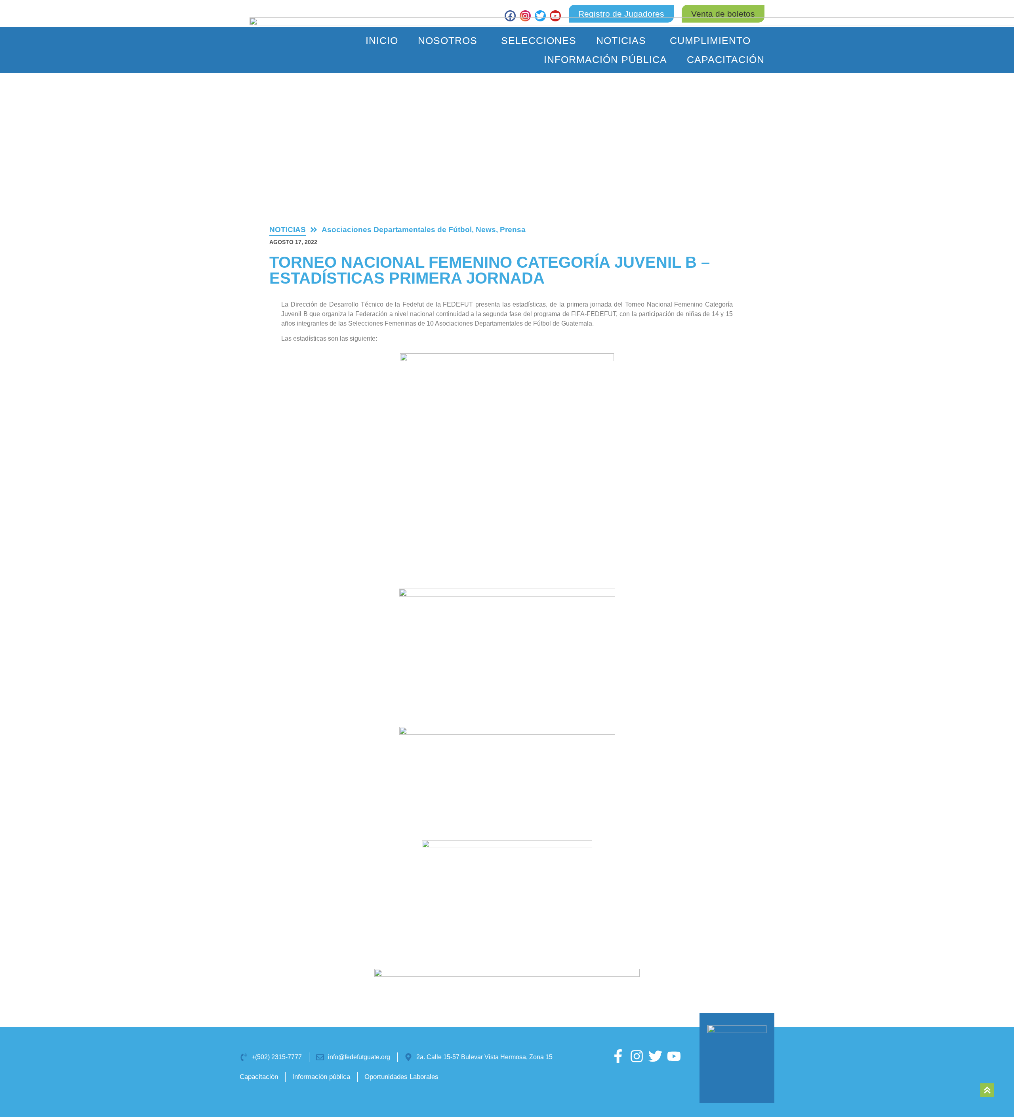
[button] (723, 14)
